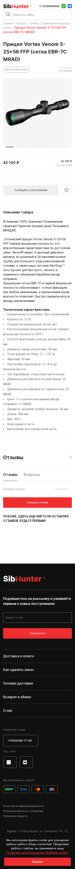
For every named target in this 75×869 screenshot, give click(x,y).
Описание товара (18, 212)
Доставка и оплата (18, 656)
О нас (7, 710)
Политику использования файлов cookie (37, 853)
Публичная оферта (15, 816)
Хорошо (37, 861)
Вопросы (32, 474)
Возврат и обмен (17, 697)
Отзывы (10, 474)
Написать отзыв (37, 502)
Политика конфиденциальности (23, 806)
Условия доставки (18, 683)
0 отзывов (65, 70)
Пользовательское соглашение (23, 811)
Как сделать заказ (18, 670)
